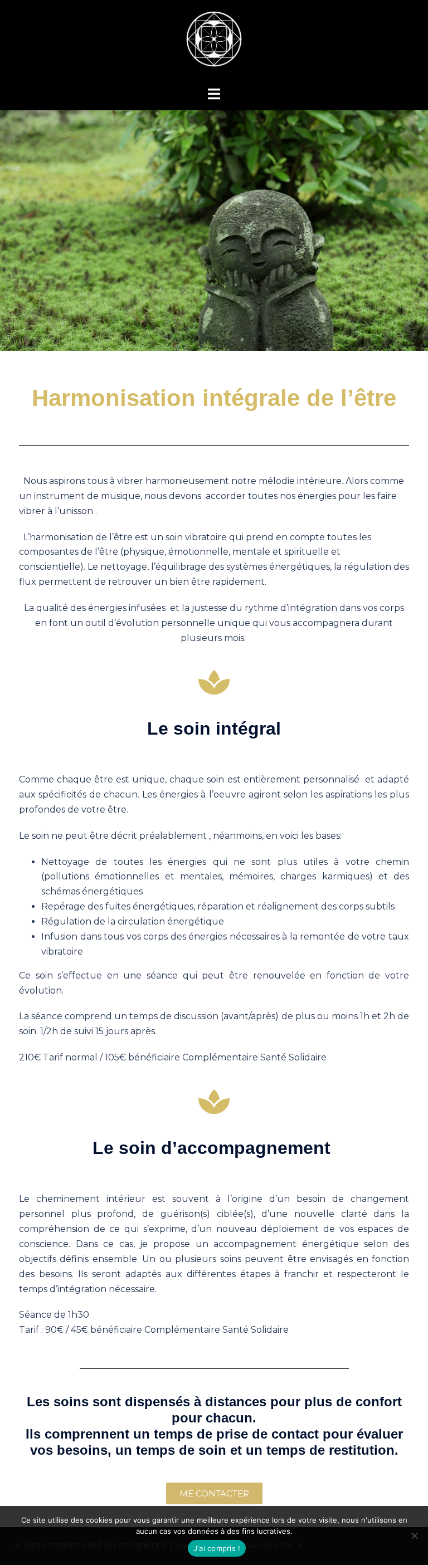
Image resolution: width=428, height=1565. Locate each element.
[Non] (414, 1535)
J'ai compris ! (217, 1548)
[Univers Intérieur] (214, 42)
